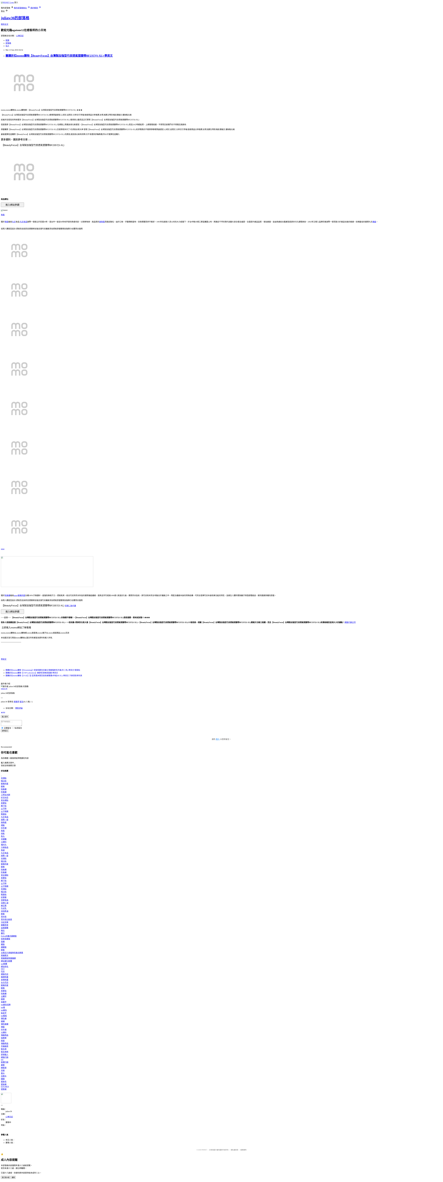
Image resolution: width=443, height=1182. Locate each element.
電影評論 (19, 708)
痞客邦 (16, 702)
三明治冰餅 (5, 795)
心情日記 (20, 36)
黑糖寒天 (4, 955)
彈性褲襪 (4, 1024)
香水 (3, 1073)
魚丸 (3, 836)
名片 (7, 46)
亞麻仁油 (4, 903)
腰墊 (3, 944)
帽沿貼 (3, 781)
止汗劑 (3, 809)
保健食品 (4, 900)
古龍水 (3, 1076)
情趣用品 (4, 1035)
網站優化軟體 (6, 961)
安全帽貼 (4, 800)
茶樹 (3, 1070)
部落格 (8, 43)
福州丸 (3, 845)
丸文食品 (23, 222)
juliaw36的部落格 (15, 18)
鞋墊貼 (3, 814)
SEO (2, 969)
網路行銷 (4, 1057)
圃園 (3, 1079)
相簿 (7, 40)
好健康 (3, 897)
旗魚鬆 (102, 222)
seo (2, 1060)
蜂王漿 (3, 906)
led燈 (3, 1007)
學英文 (3, 659)
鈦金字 (3, 1013)
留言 (21, 702)
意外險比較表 (6, 919)
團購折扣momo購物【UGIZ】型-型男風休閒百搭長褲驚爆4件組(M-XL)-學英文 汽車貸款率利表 (44, 676)
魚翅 (3, 850)
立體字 (3, 996)
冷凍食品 (4, 847)
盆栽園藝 (4, 928)
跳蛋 (3, 1041)
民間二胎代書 (70, 606)
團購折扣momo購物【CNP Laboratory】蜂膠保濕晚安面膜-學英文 (32, 673)
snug (2, 549)
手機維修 (4, 1046)
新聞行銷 (4, 1062)
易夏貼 (3, 803)
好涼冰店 (4, 798)
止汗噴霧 (4, 811)
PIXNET (204, 1150)
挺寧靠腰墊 (5, 939)
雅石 (3, 931)
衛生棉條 (4, 1052)
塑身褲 (3, 1084)
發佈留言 (5, 731)
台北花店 (4, 982)
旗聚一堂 (4, 820)
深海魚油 (4, 911)
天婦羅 (3, 839)
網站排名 (4, 967)
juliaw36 (4, 689)
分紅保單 (4, 922)
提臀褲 (3, 1089)
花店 (3, 971)
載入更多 (5, 717)
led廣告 (4, 1010)
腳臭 (3, 786)
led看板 (4, 1016)
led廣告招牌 (5, 1005)
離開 (13, 1177)
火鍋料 (3, 842)
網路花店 (4, 974)
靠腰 (3, 942)
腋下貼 (3, 806)
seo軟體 (4, 964)
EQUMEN (5, 1087)
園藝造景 (4, 925)
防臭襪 (3, 792)
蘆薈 (3, 1065)
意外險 (3, 917)
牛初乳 (3, 908)
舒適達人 (4, 1055)
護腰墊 (3, 947)
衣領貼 (3, 778)
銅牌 (3, 999)
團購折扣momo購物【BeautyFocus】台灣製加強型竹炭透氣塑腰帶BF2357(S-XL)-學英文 (59, 55)
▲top (3, 712)
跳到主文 (4, 24)
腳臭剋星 (21, 595)
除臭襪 (7, 595)
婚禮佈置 (4, 977)
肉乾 (3, 834)
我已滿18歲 (5, 1177)
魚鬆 (3, 215)
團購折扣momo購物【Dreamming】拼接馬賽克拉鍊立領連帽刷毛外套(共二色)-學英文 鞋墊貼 (43, 670)
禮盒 (374, 222)
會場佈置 (4, 980)
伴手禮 (3, 828)
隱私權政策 (234, 1150)
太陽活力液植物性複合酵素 (12, 953)
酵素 (3, 914)
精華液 (3, 1068)
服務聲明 (243, 1150)
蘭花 (3, 933)
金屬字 (3, 1002)
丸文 (14, 222)
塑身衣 (3, 1082)
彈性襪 (3, 1019)
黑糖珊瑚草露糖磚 (8, 958)
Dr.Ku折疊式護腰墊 (9, 936)
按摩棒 (3, 1038)
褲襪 (3, 1021)
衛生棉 (3, 1049)
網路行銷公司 (350, 622)
